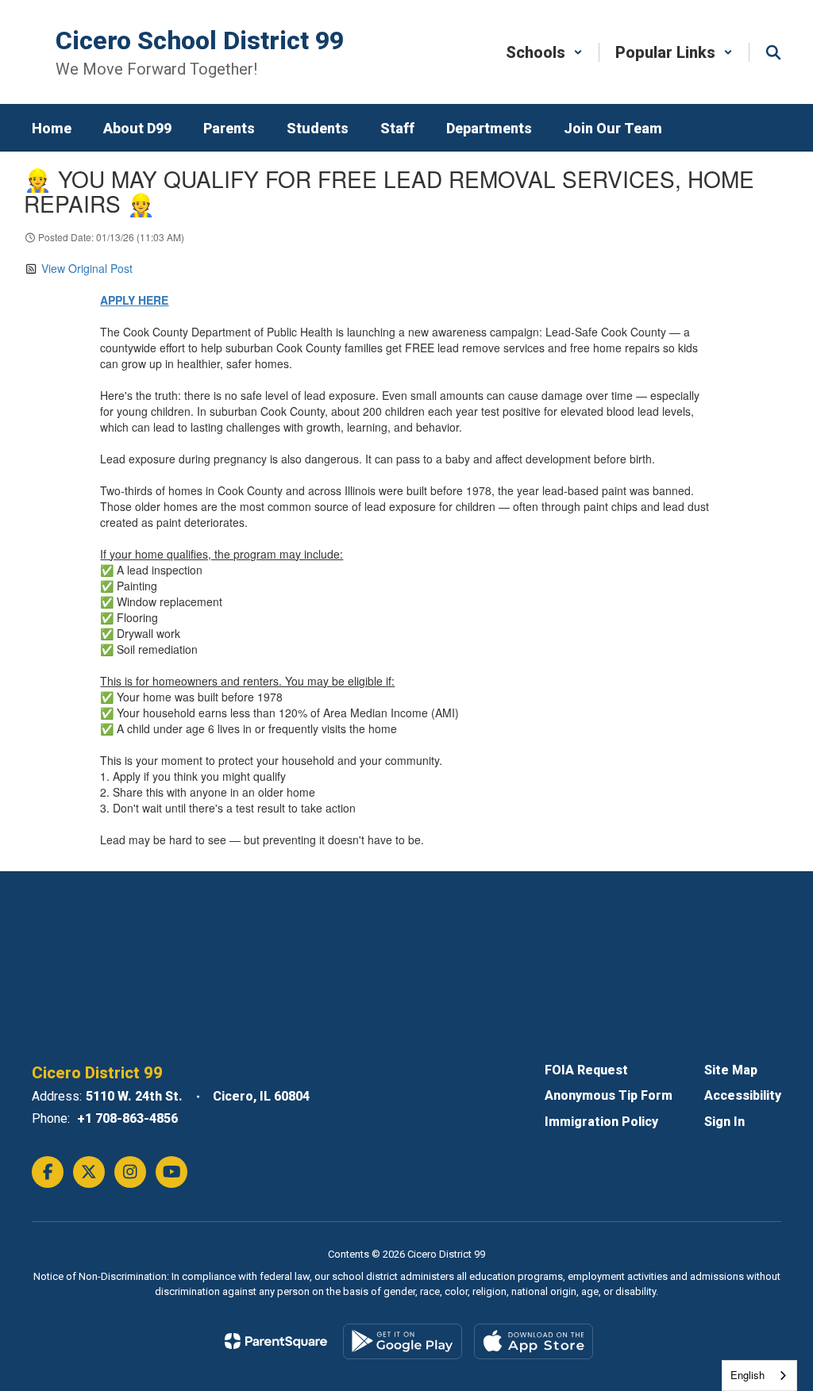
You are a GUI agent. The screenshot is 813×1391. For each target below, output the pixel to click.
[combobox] (759, 1375)
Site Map (730, 1070)
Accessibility (742, 1095)
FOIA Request (586, 1070)
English (747, 1374)
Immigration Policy (601, 1121)
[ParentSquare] (276, 1341)
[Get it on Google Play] (402, 1341)
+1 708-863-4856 (127, 1118)
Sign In (724, 1121)
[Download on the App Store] (533, 1341)
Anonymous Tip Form (608, 1095)
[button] (544, 52)
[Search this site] (773, 52)
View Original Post (87, 268)
